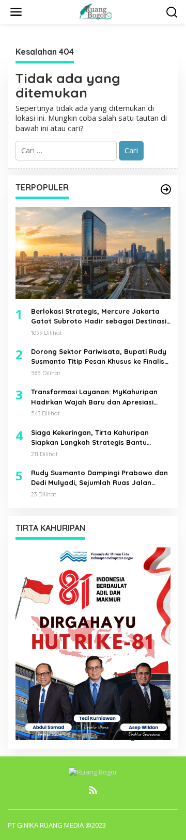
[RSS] (93, 790)
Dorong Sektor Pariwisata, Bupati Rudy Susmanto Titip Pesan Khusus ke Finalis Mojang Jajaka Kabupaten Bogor (98, 357)
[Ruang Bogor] (95, 11)
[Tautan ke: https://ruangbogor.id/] (166, 189)
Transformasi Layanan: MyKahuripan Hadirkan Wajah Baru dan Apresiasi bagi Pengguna (94, 397)
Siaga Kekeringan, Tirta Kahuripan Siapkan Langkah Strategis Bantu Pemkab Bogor (90, 438)
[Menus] (16, 12)
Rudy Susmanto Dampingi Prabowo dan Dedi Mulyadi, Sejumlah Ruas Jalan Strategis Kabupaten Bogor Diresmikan (99, 478)
